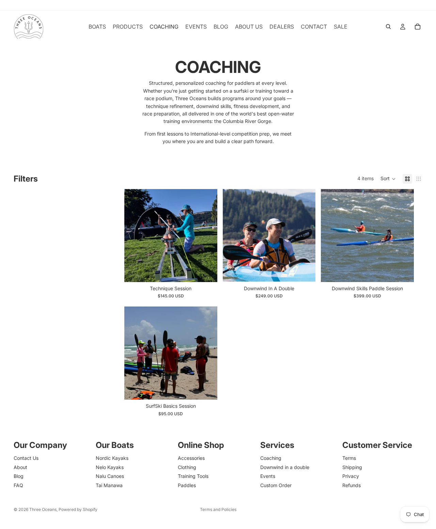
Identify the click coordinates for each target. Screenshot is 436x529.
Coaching (270, 458)
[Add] (305, 271)
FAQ (18, 485)
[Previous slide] (134, 235)
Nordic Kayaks (112, 458)
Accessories (191, 458)
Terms (349, 458)
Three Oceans (43, 509)
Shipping (352, 467)
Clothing (187, 467)
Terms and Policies (218, 509)
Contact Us (26, 458)
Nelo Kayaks (110, 467)
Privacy (350, 476)
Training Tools (193, 476)
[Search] (388, 26)
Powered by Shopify (78, 509)
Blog (19, 476)
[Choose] (207, 271)
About (20, 467)
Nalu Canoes (110, 476)
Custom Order (276, 485)
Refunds (351, 485)
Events (267, 476)
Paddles (187, 485)
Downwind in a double (284, 467)
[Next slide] (207, 235)
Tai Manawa (109, 485)
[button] (388, 178)
